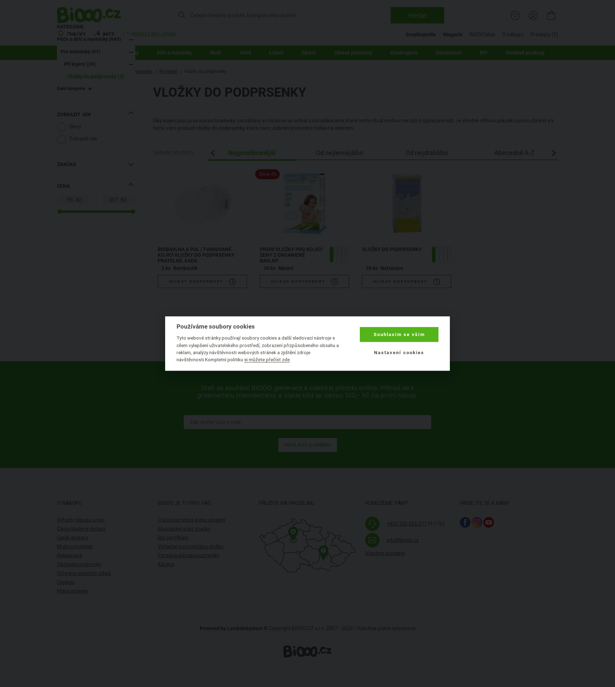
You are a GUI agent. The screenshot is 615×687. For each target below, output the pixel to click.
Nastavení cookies (399, 352)
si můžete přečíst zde (267, 359)
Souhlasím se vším (399, 334)
